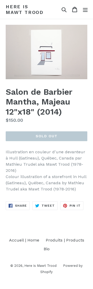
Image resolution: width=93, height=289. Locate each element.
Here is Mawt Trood (24, 9)
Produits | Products (65, 240)
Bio (47, 248)
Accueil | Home (24, 240)
